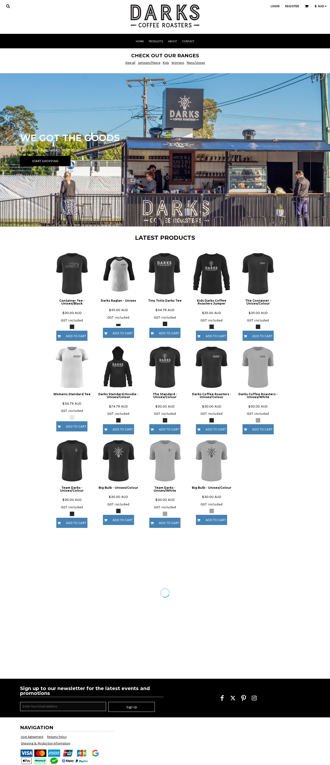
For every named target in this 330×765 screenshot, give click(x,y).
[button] (8, 6)
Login (275, 6)
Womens (178, 63)
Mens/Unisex (196, 63)
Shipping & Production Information (45, 743)
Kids (166, 63)
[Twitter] (233, 698)
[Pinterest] (243, 698)
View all (130, 63)
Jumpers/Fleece (149, 63)
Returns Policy (57, 737)
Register (292, 6)
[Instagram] (254, 698)
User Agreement (32, 737)
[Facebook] (222, 698)
